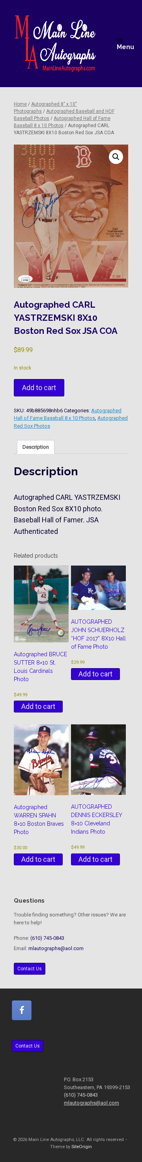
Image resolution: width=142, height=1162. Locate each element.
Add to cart (39, 387)
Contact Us (29, 969)
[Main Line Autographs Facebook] (22, 1010)
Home (20, 104)
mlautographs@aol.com (56, 948)
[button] (116, 157)
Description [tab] (35, 447)
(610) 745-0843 (47, 938)
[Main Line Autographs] (55, 43)
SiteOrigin (81, 1146)
